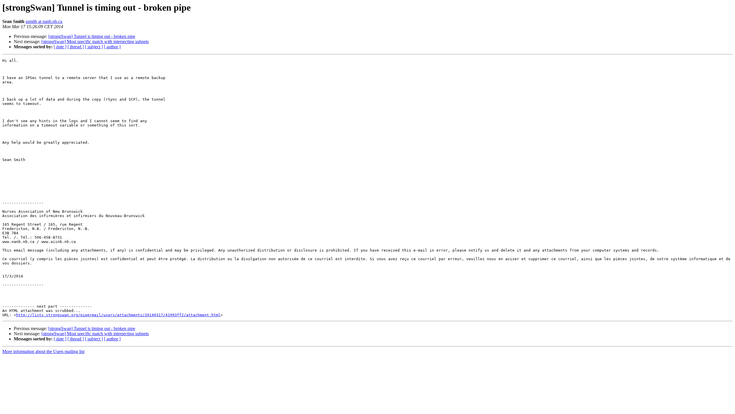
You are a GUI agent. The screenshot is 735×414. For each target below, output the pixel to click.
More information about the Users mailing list (43, 351)
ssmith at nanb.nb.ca (44, 21)
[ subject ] (94, 46)
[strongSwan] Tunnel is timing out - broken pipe (91, 36)
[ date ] (60, 46)
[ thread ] (75, 46)
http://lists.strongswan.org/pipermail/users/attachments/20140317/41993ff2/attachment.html (118, 315)
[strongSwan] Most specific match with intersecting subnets (95, 41)
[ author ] (112, 46)
